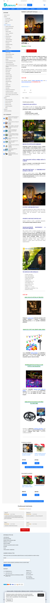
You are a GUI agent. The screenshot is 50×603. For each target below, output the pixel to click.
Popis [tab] (23, 97)
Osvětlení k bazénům (9, 91)
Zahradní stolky (8, 68)
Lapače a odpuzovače (9, 26)
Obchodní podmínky (7, 538)
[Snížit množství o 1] (25, 51)
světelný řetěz (30, 317)
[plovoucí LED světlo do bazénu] (34, 378)
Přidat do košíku (32, 50)
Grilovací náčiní (8, 36)
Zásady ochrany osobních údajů (9, 540)
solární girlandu (34, 352)
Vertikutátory (8, 86)
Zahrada (7, 29)
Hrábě (7, 83)
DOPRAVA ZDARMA (7, 110)
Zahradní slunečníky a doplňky (11, 92)
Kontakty (5, 546)
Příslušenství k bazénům (10, 89)
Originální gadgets (8, 106)
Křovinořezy (8, 73)
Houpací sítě (8, 84)
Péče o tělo (7, 21)
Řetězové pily (8, 70)
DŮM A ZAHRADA (7, 24)
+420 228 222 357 (8, 573)
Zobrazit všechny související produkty (34, 501)
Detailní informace (24, 86)
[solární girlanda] (34, 342)
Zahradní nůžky (8, 81)
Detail (24, 494)
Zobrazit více (25, 529)
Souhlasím (40, 595)
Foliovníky (7, 88)
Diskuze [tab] (26, 97)
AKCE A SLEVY (7, 15)
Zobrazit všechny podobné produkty (34, 467)
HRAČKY (5, 109)
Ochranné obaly (9, 74)
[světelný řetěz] (34, 307)
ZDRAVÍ (5, 16)
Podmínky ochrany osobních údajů (36, 591)
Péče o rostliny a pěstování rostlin (12, 94)
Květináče (7, 46)
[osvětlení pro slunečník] (34, 415)
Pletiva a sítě (8, 79)
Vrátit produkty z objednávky (8, 549)
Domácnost (7, 96)
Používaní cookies (17, 591)
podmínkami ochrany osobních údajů (22, 562)
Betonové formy (9, 41)
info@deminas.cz (8, 571)
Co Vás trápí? (7, 18)
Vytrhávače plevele (9, 62)
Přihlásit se (7, 565)
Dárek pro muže (8, 104)
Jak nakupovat (24, 0)
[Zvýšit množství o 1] (25, 50)
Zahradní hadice (9, 39)
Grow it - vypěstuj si (9, 33)
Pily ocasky (8, 71)
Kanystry (7, 49)
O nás (4, 548)
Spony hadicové (9, 78)
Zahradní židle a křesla (10, 54)
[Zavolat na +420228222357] (5, 0)
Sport (6, 23)
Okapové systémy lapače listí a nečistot (11, 66)
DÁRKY (5, 97)
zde (26, 597)
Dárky (6, 107)
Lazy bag (7, 34)
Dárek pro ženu (8, 102)
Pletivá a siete (8, 31)
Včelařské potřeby (9, 44)
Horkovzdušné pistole (10, 64)
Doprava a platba (6, 543)
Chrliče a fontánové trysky (10, 60)
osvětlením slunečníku (38, 428)
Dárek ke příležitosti (9, 101)
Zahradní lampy (9, 51)
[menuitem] (6, 9)
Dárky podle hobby (8, 99)
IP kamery (7, 42)
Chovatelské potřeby (9, 28)
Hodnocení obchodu (25, 506)
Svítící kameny (8, 47)
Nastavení (9, 600)
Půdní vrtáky (8, 52)
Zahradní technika (9, 57)
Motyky (7, 59)
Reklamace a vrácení (7, 541)
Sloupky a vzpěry (9, 76)
